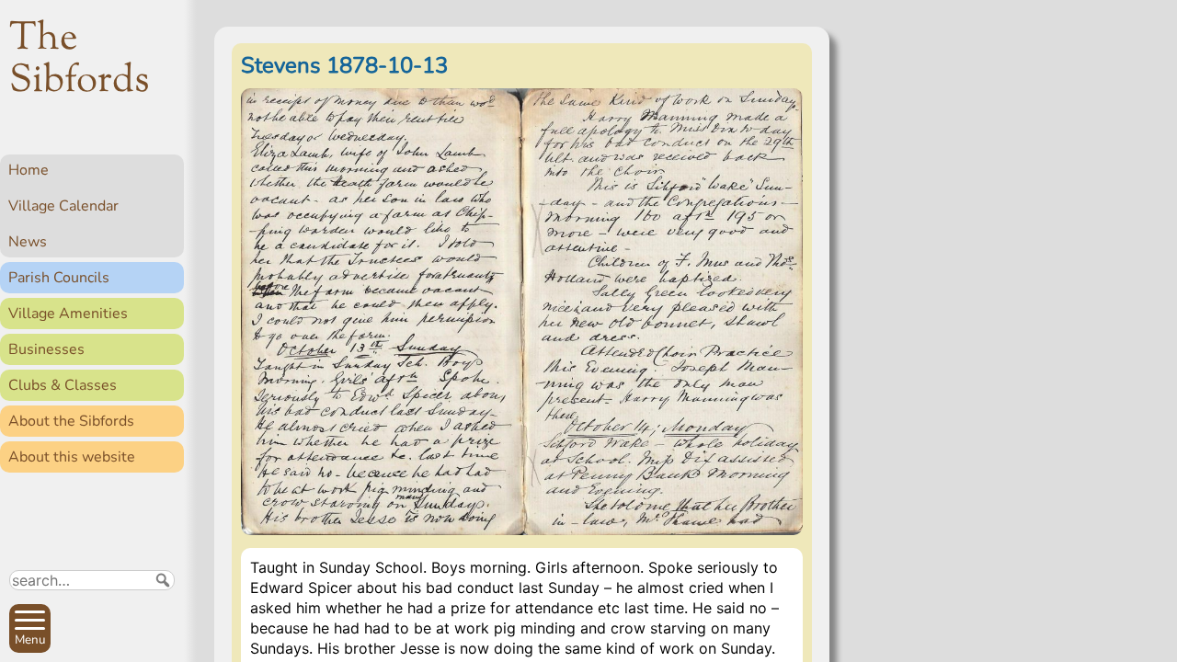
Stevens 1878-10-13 (344, 65)
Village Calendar (63, 206)
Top (161, 640)
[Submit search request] (163, 580)
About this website (71, 457)
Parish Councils (58, 278)
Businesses (46, 349)
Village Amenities (68, 313)
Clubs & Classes (62, 385)
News (27, 242)
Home (28, 170)
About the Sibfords (71, 421)
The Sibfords (79, 60)
